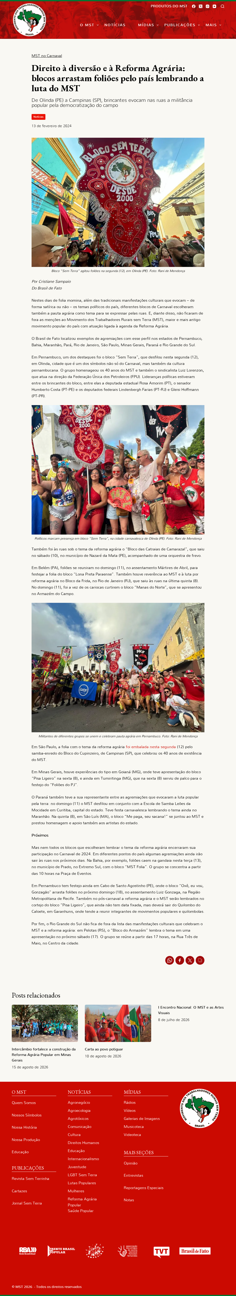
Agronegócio (79, 1102)
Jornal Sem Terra (27, 1203)
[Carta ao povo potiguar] (118, 1023)
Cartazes (19, 1191)
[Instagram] (207, 6)
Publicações (179, 25)
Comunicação (79, 1127)
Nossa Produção (26, 1140)
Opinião (130, 1163)
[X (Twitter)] (200, 6)
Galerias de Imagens (142, 1119)
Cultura (74, 1135)
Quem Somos (24, 1103)
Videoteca (132, 1135)
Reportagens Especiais (143, 1188)
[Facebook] (193, 6)
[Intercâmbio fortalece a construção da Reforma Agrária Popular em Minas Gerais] (45, 1023)
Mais (211, 25)
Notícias (115, 25)
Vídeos (130, 1111)
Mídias (146, 25)
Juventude (77, 1167)
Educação (20, 1152)
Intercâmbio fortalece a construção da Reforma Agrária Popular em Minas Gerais (44, 1054)
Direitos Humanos (83, 1143)
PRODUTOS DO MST (169, 6)
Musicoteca (134, 1127)
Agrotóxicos (78, 1119)
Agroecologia (79, 1111)
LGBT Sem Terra (82, 1175)
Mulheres (76, 1191)
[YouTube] (214, 6)
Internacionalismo (83, 1159)
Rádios (130, 1102)
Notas (129, 1200)
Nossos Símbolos (26, 1115)
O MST (87, 25)
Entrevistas (133, 1175)
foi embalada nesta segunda (151, 747)
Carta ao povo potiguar (104, 1049)
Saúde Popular (81, 1211)
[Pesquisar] (222, 6)
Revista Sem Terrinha (30, 1179)
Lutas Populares (82, 1183)
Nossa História (24, 1127)
